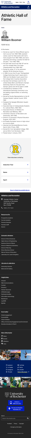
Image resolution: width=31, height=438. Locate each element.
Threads (10, 372)
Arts (5, 344)
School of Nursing (6, 248)
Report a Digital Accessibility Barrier (20, 190)
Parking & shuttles (6, 294)
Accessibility (4, 317)
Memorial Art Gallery (6, 268)
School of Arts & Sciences (8, 239)
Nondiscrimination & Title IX (8, 324)
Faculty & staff (5, 224)
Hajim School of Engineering (9, 241)
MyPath (3, 303)
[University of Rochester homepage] (7, 2)
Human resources (6, 289)
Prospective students (7, 218)
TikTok (21, 367)
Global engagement (6, 315)
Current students (6, 220)
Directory (3, 287)
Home (2, 27)
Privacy (15, 423)
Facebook (9, 365)
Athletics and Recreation (10, 7)
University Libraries (6, 266)
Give (24, 2)
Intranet (3, 280)
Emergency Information (16, 427)
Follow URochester (22, 372)
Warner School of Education (8, 252)
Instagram (10, 369)
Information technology (7, 296)
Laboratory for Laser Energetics (10, 254)
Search (3, 415)
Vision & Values (5, 319)
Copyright (21, 423)
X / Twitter (10, 367)
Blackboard (4, 298)
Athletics (6, 341)
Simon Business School (7, 250)
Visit (20, 2)
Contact (3, 285)
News (5, 336)
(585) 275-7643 (8, 208)
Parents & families (6, 222)
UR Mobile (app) (5, 292)
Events (5, 339)
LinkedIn (21, 369)
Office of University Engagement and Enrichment (14, 322)
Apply (17, 2)
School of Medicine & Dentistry (9, 245)
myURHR (3, 301)
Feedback (9, 423)
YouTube (21, 365)
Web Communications (7, 283)
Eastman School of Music (8, 243)
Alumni (3, 227)
